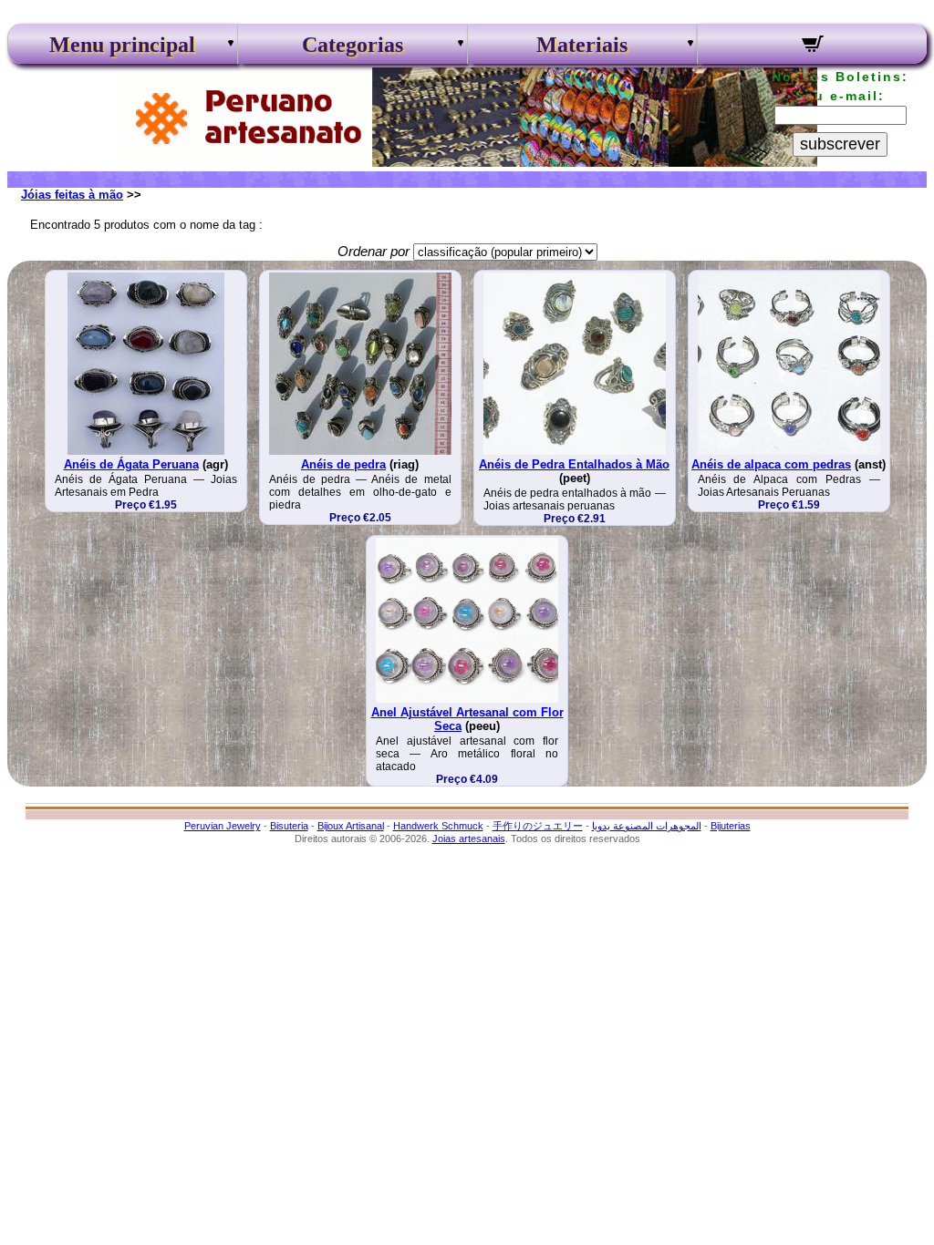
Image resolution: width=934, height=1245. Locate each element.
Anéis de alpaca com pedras (771, 464)
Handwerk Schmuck (438, 825)
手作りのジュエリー (538, 825)
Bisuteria (289, 825)
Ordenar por (373, 251)
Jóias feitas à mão (72, 194)
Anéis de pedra (343, 464)
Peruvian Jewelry (222, 825)
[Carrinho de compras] (812, 46)
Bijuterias (731, 825)
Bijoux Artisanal (350, 825)
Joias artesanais (468, 838)
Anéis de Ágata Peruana (131, 464)
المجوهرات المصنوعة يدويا (646, 825)
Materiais (582, 45)
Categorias (352, 45)
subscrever (840, 144)
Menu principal (122, 45)
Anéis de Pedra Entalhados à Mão (574, 464)
